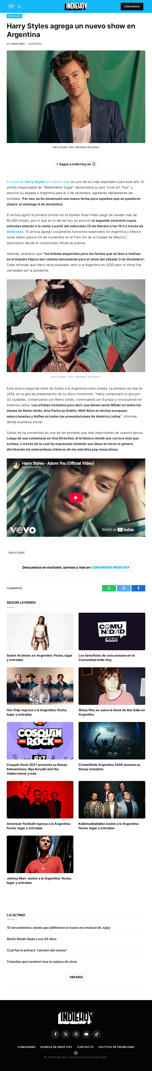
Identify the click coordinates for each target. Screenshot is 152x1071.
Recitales (14, 16)
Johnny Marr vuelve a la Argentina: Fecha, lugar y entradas (39, 880)
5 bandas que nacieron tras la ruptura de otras (42, 962)
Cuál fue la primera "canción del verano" (37, 950)
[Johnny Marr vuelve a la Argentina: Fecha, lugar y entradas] (40, 854)
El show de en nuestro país (38, 182)
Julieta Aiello (17, 43)
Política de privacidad (116, 1047)
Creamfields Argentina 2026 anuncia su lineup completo (109, 767)
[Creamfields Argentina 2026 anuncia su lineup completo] (112, 741)
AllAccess (15, 232)
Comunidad (132, 6)
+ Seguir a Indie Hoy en (74, 164)
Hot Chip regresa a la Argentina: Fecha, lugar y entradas (37, 712)
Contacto (85, 1047)
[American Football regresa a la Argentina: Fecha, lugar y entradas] (40, 800)
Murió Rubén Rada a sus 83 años (32, 939)
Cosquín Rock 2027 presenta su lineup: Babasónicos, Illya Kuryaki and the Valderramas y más (37, 769)
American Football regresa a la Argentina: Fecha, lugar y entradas (39, 826)
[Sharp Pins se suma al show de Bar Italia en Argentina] (112, 686)
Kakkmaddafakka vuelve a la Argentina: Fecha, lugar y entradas (109, 826)
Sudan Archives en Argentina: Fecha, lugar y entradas (39, 657)
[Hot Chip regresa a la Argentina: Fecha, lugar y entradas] (40, 686)
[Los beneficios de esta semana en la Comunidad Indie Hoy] (112, 631)
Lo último (16, 915)
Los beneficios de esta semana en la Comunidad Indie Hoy (107, 657)
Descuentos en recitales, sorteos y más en (76, 567)
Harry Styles (17, 552)
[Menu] (11, 6)
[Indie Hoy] (76, 6)
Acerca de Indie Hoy (56, 1047)
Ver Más (76, 977)
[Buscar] (19, 6)
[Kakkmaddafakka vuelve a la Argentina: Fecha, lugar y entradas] (112, 800)
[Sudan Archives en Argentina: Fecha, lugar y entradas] (40, 631)
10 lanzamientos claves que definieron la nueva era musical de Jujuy (58, 928)
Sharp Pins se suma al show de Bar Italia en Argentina (112, 712)
